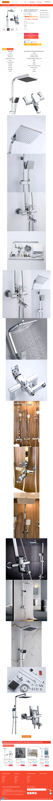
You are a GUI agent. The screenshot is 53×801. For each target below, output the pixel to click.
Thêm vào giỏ (31, 37)
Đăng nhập (40, 2)
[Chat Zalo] (32, 42)
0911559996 (29, 44)
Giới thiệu (28, 5)
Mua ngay (31, 34)
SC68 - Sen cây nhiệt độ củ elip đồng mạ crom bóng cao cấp (44, 760)
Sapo (7, 798)
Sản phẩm (20, 5)
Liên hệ (33, 5)
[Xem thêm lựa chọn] (49, 754)
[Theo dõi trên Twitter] (31, 793)
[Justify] (25, 2)
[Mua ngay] (12, 754)
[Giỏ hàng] (47, 2)
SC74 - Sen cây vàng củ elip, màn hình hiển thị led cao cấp (32, 760)
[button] (20, 18)
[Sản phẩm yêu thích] (45, 2)
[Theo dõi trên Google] (33, 793)
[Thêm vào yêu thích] (38, 44)
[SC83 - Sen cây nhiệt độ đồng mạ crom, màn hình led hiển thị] (8, 753)
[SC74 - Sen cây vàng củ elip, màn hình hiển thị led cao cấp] (32, 753)
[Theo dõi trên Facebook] (28, 793)
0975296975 (32, 2)
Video (36, 5)
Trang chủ (15, 5)
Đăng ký (39, 1)
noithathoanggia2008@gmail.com (18, 794)
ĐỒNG (25, 26)
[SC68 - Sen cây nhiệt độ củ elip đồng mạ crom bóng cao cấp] (44, 753)
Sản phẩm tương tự (8, 745)
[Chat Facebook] (24, 42)
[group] (12, 18)
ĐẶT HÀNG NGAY (26, 736)
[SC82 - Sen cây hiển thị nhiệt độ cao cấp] (20, 753)
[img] (50, 2)
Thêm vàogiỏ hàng (6, 765)
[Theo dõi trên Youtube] (35, 793)
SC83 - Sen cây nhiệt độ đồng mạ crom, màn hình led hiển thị (8, 760)
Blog (24, 5)
